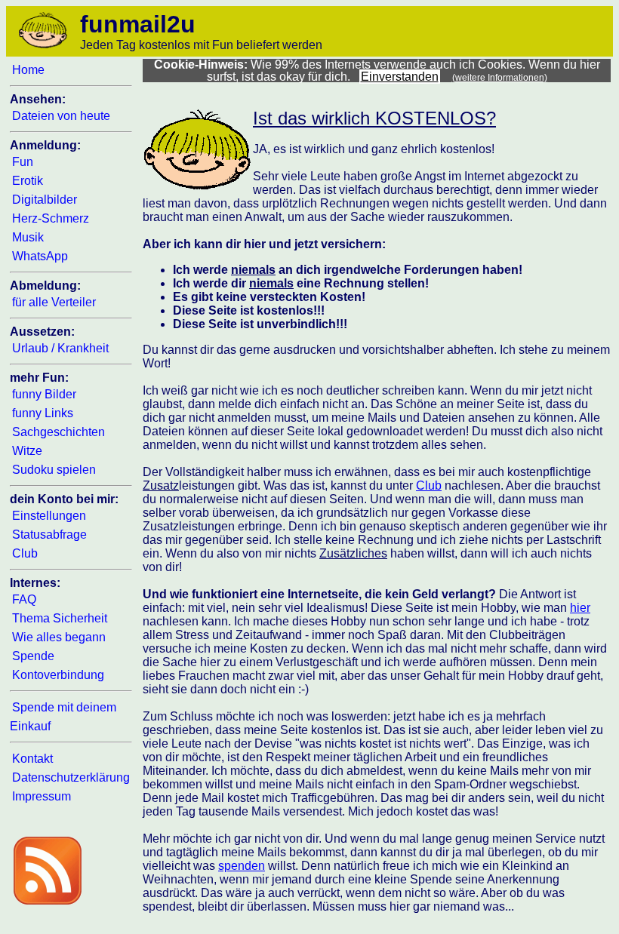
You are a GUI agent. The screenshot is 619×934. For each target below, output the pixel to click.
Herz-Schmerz (50, 218)
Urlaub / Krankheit (60, 348)
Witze (27, 450)
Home (28, 69)
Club (25, 553)
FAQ (24, 599)
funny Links (42, 413)
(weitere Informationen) (499, 77)
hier (580, 607)
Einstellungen (49, 515)
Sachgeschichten (58, 432)
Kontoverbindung (58, 674)
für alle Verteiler (54, 302)
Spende (33, 656)
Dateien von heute (61, 115)
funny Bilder (44, 394)
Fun (22, 161)
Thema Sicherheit (59, 618)
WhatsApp (40, 256)
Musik (28, 237)
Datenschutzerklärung (71, 777)
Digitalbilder (44, 199)
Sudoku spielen (54, 469)
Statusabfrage (49, 534)
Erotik (27, 180)
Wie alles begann (59, 637)
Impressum (41, 796)
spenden (241, 865)
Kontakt (32, 758)
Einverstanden (400, 76)
